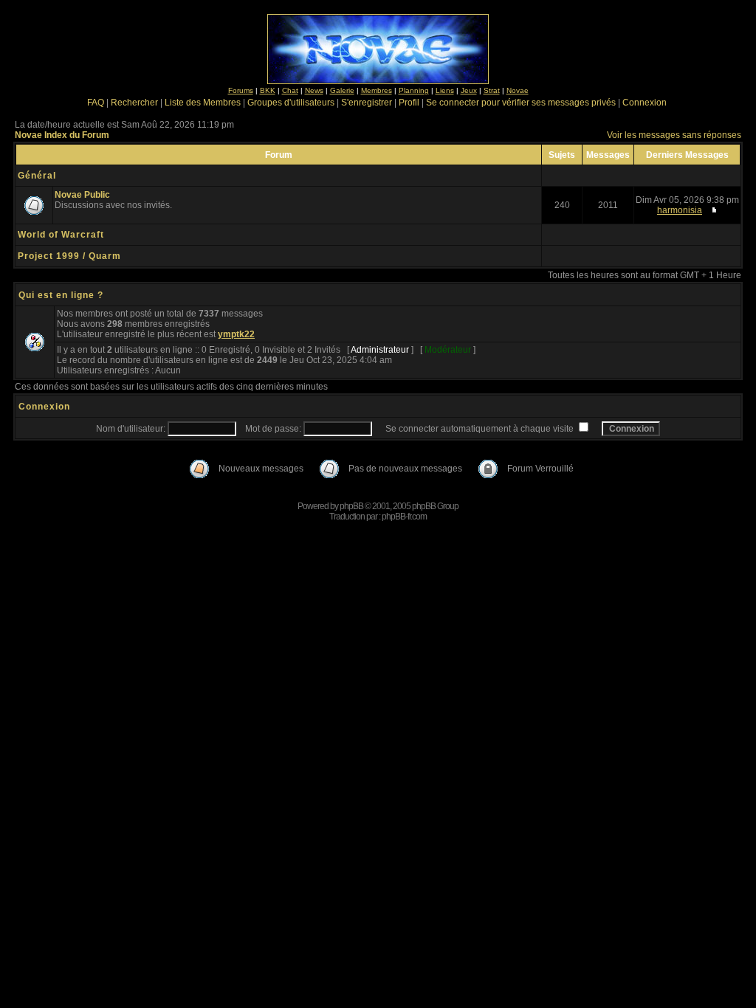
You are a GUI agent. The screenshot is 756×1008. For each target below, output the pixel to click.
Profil (409, 102)
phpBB (351, 506)
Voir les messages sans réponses (674, 135)
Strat (492, 90)
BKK (267, 90)
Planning (414, 90)
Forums (240, 90)
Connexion (644, 102)
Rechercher (134, 102)
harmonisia (679, 210)
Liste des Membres (203, 102)
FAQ (95, 102)
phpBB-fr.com (404, 516)
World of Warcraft (61, 234)
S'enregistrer (366, 102)
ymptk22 (236, 334)
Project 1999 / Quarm (69, 256)
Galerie (342, 90)
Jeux (469, 90)
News (314, 90)
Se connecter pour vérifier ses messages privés (521, 102)
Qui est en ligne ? (60, 295)
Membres (376, 90)
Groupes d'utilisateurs (290, 102)
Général (37, 175)
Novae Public (82, 195)
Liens (445, 90)
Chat (290, 90)
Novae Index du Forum (62, 135)
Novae (517, 90)
